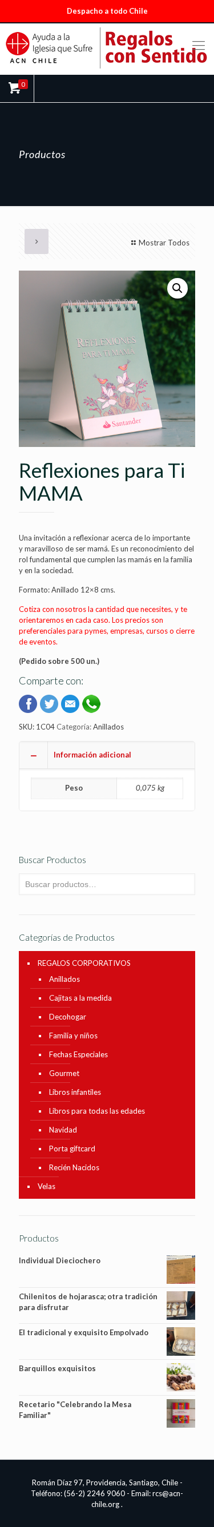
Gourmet (64, 1073)
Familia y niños (73, 1035)
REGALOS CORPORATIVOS (84, 963)
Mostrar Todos (164, 242)
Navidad (63, 1129)
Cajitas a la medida (80, 997)
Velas (46, 1186)
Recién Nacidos (74, 1167)
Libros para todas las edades (97, 1110)
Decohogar (67, 1016)
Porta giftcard (72, 1148)
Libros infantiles (75, 1092)
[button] (177, 288)
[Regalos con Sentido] (107, 48)
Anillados (108, 726)
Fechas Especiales (78, 1054)
